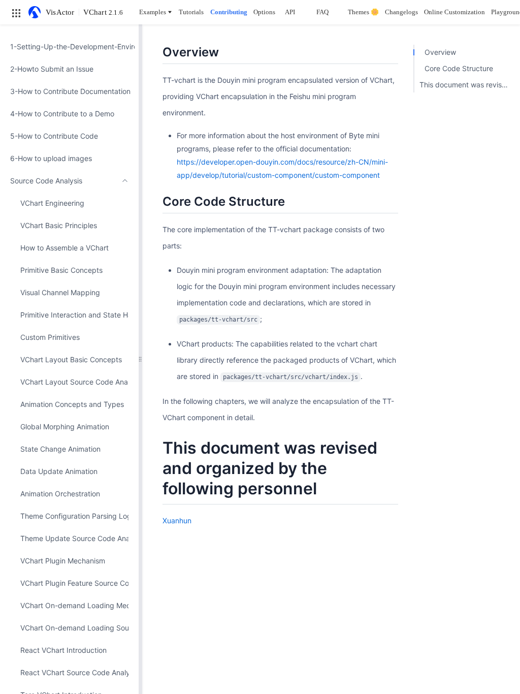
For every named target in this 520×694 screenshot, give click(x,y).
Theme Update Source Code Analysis (74, 538)
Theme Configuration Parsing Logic (74, 516)
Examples (152, 12)
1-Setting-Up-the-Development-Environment (69, 46)
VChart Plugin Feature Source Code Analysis (74, 583)
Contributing (228, 12)
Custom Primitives (50, 337)
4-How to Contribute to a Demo (62, 113)
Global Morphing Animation (64, 426)
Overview (440, 52)
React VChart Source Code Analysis (74, 672)
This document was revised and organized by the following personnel (467, 84)
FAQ (322, 12)
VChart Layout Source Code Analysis (74, 381)
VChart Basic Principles (58, 225)
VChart (103, 12)
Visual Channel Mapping (60, 292)
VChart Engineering (52, 203)
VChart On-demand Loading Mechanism (74, 605)
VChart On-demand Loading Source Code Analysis (74, 627)
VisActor (60, 12)
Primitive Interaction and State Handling (74, 314)
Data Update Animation (59, 471)
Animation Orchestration (60, 493)
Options (264, 12)
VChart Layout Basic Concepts (71, 359)
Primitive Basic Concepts (61, 270)
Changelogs (401, 12)
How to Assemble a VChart (64, 247)
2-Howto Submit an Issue (51, 69)
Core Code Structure (459, 68)
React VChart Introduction (63, 650)
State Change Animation (60, 449)
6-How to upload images (51, 158)
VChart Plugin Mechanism (62, 560)
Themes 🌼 (363, 12)
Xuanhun (176, 520)
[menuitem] (69, 47)
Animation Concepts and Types (72, 404)
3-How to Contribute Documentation (69, 91)
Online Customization (454, 12)
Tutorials (191, 12)
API (290, 12)
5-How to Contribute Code (54, 136)
